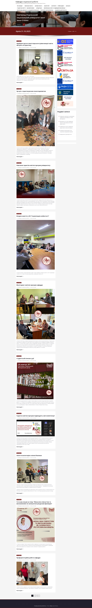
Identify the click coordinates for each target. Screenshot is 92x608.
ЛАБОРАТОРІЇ (46, 5)
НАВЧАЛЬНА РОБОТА (29, 5)
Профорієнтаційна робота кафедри (28, 558)
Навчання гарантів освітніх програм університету (33, 165)
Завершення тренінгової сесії (66, 134)
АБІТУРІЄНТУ (53, 5)
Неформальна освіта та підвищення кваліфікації (54, 8)
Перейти (19, 24)
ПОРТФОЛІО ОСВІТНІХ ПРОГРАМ (46, 10)
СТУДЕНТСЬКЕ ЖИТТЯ (21, 8)
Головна (69, 31)
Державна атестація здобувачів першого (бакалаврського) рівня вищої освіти (66, 123)
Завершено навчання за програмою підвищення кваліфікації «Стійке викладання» (67, 117)
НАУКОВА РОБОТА (38, 5)
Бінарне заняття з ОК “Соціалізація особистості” (33, 216)
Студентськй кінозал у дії (25, 358)
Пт (75, 31)
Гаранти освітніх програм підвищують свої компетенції (36, 416)
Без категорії (33, 47)
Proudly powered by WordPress (40, 605)
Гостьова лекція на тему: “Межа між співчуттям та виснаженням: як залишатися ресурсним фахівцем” (34, 503)
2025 (73, 31)
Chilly (51, 605)
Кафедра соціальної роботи (27, 2)
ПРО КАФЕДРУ (19, 5)
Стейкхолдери (61, 5)
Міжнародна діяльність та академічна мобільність (28, 10)
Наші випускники (30, 8)
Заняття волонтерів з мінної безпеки (29, 455)
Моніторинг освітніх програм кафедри (30, 285)
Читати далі (19, 82)
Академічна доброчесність (61, 10)
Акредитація (39, 8)
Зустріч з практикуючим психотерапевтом (31, 91)
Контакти (68, 5)
